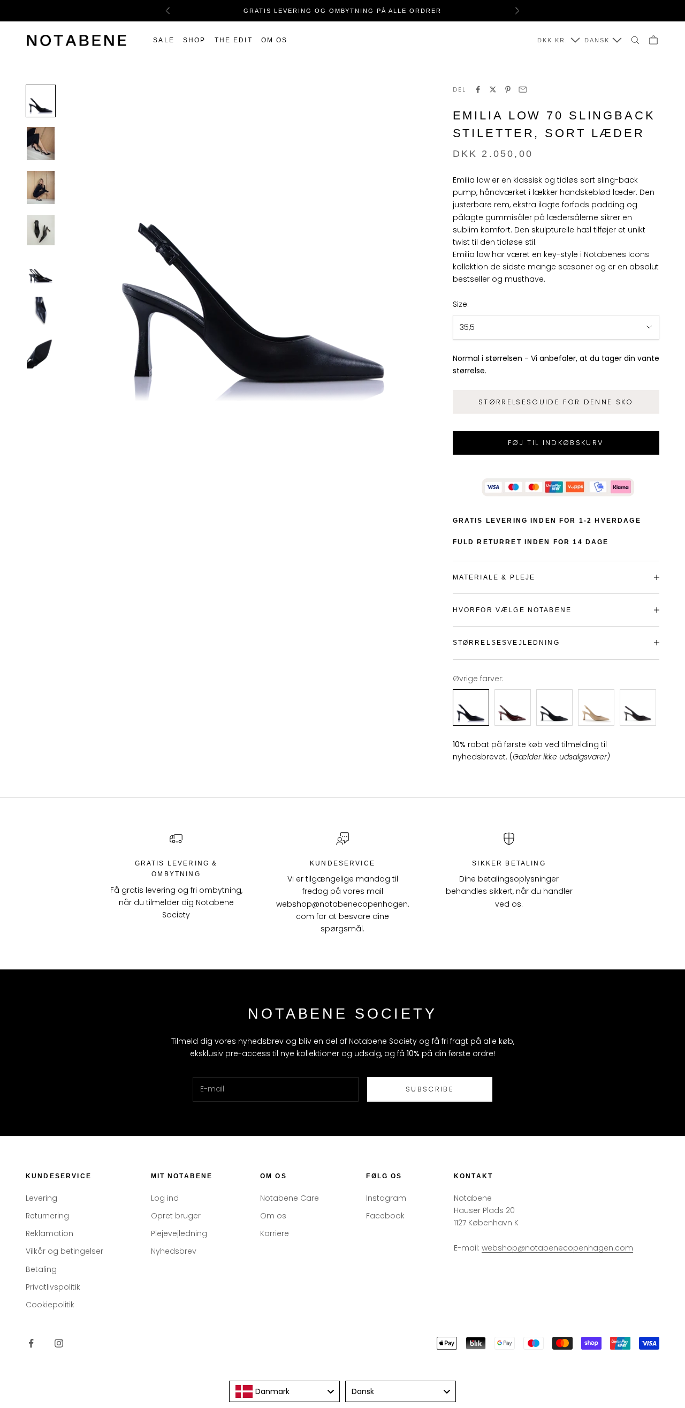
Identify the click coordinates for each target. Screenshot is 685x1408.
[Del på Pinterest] (508, 89)
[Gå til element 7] (41, 353)
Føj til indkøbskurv (556, 443)
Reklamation (49, 1233)
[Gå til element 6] (41, 312)
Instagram (386, 1198)
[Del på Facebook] (478, 89)
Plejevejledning (179, 1233)
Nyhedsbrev (173, 1251)
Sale (163, 40)
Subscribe (430, 1089)
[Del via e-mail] (523, 89)
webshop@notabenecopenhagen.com (557, 1248)
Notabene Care (289, 1198)
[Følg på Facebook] (31, 1343)
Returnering (47, 1215)
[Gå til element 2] (41, 143)
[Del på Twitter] (493, 89)
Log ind (165, 1198)
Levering (41, 1198)
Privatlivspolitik (53, 1287)
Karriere (274, 1233)
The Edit (234, 40)
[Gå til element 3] (41, 187)
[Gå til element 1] (41, 101)
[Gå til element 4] (41, 230)
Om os (274, 40)
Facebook (385, 1215)
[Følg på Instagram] (59, 1343)
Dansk (597, 40)
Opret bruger (176, 1215)
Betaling (41, 1269)
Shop (194, 40)
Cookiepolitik (50, 1304)
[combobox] (284, 1391)
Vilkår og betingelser (64, 1251)
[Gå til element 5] (41, 271)
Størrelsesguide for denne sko (556, 402)
